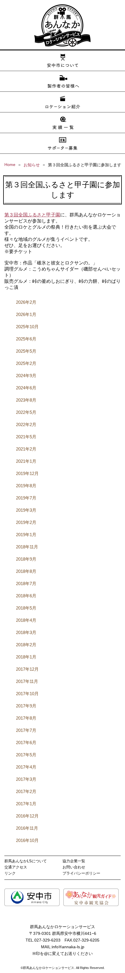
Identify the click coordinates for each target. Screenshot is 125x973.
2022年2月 (26, 424)
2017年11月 (27, 681)
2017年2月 (26, 791)
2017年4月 (26, 766)
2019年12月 (27, 473)
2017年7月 (26, 730)
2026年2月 (26, 302)
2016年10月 (27, 840)
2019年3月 (26, 510)
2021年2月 (26, 448)
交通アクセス (15, 867)
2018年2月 (26, 644)
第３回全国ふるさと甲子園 (32, 214)
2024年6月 (26, 387)
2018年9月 (26, 559)
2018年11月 (27, 546)
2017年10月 (27, 693)
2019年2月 (26, 522)
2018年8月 (26, 571)
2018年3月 (26, 632)
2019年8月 (26, 485)
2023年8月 (26, 400)
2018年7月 (26, 583)
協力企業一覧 (74, 861)
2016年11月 (27, 828)
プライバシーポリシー (81, 873)
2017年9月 (26, 705)
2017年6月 (26, 742)
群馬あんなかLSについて (25, 861)
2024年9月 (26, 375)
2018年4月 (26, 620)
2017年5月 (26, 754)
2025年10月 (27, 326)
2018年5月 (26, 607)
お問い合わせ (74, 867)
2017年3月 (26, 779)
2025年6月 (26, 338)
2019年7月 (26, 497)
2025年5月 (26, 351)
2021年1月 (26, 461)
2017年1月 (26, 803)
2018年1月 (26, 656)
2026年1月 (26, 314)
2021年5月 (26, 436)
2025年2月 (26, 363)
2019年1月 (26, 534)
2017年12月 (27, 669)
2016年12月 (27, 815)
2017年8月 (26, 718)
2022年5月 (26, 412)
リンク (10, 873)
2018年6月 (26, 595)
